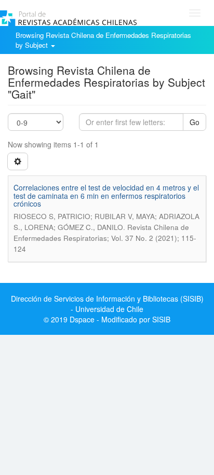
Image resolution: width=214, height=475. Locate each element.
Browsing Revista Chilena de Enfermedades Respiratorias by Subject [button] (103, 40)
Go (194, 122)
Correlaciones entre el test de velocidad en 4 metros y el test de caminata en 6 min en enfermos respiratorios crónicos (106, 195)
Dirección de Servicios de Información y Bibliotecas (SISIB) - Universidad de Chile (107, 303)
